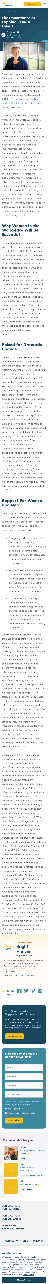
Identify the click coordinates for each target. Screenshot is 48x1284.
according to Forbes (13, 469)
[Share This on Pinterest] (31, 993)
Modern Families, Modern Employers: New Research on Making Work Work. (23, 103)
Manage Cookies (24, 1280)
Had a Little (28, 1184)
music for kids (27, 1189)
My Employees (9, 12)
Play (23, 1158)
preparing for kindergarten (32, 1175)
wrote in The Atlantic (14, 317)
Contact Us (32, 4)
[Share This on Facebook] (18, 993)
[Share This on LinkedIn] (38, 993)
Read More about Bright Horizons (19, 975)
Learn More (14, 1036)
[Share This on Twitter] (25, 993)
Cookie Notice (28, 1275)
